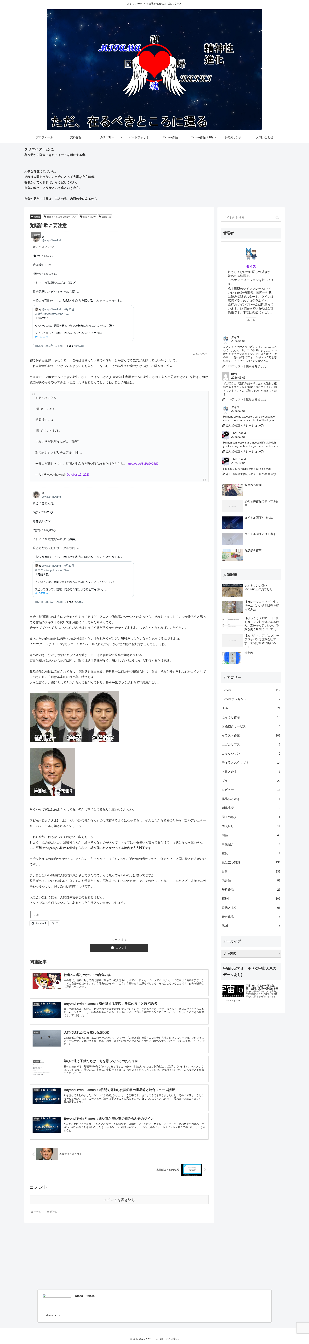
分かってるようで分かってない (62, 216)
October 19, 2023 (78, 474)
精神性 (37, 216)
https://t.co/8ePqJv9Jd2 (142, 463)
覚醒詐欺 (106, 216)
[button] (277, 218)
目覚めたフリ (89, 216)
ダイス (251, 266)
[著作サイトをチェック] (248, 320)
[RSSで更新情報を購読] (253, 320)
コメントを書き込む (119, 1200)
